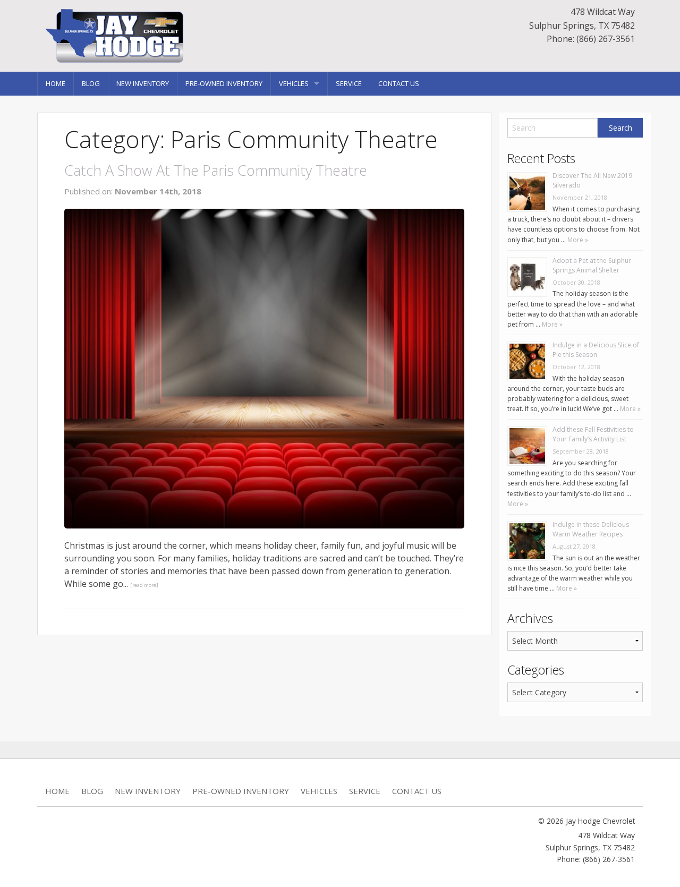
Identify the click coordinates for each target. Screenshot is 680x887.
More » (577, 239)
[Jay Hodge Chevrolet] (125, 35)
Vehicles (294, 83)
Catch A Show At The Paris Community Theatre (215, 170)
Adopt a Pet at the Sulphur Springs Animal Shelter (591, 265)
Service (349, 83)
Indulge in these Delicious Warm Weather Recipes (590, 529)
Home (55, 83)
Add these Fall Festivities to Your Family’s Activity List (593, 434)
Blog (91, 83)
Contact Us (398, 83)
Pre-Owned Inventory (223, 83)
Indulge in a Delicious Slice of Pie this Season (595, 349)
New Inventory (142, 83)
